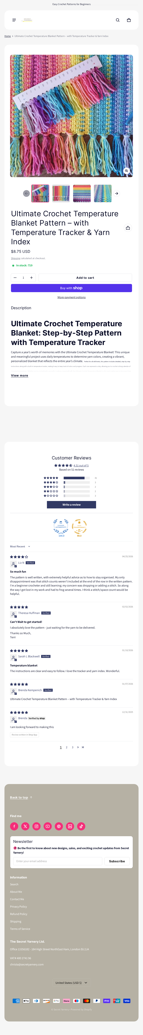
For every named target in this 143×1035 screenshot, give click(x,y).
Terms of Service (20, 929)
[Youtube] (48, 826)
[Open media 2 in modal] (71, 116)
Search (14, 884)
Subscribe (117, 861)
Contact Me (17, 899)
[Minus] (15, 278)
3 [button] (72, 747)
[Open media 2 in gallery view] (61, 193)
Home (7, 36)
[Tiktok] (81, 826)
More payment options (72, 297)
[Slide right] (116, 193)
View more (19, 375)
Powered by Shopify (81, 1009)
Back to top (19, 797)
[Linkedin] (70, 826)
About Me (16, 892)
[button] (118, 20)
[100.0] (60, 526)
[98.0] (79, 526)
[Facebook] (14, 826)
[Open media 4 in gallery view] (103, 193)
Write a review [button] (72, 505)
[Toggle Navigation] (14, 20)
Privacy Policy (18, 906)
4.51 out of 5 (81, 465)
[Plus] (31, 278)
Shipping (15, 258)
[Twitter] (25, 826)
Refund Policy (18, 914)
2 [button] (66, 747)
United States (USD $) (68, 983)
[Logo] (26, 20)
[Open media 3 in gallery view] (82, 193)
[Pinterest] (59, 826)
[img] (19, 557)
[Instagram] (36, 826)
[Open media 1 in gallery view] (40, 193)
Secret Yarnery (61, 1009)
